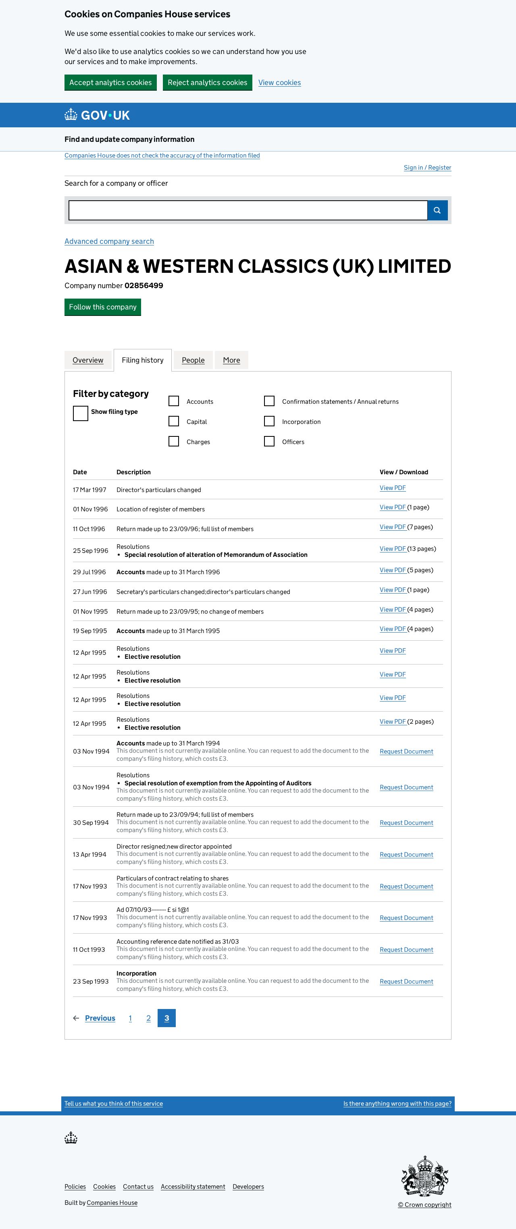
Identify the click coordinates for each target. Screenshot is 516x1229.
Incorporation (301, 422)
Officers (293, 442)
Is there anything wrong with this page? (397, 1103)
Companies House (112, 1202)
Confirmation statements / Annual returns (340, 401)
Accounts (200, 401)
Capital (197, 422)
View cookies (279, 82)
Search (438, 210)
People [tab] (193, 360)
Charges (198, 442)
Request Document (406, 751)
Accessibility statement (193, 1186)
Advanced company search (109, 241)
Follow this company (103, 306)
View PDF (393, 488)
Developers (248, 1186)
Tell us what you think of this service (113, 1103)
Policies (75, 1186)
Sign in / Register (428, 167)
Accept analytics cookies (110, 82)
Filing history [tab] (143, 360)
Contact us (138, 1186)
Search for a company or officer (116, 183)
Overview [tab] (88, 360)
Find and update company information (129, 139)
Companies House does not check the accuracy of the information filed (162, 155)
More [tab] (231, 360)
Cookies (104, 1186)
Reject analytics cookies (208, 82)
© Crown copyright (425, 1204)
